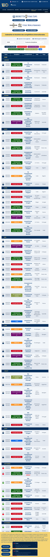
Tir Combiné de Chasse (31, 49)
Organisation (10, 9)
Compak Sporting (22, 46)
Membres (17, 9)
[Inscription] (3, 482)
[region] (29, 5)
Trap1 (40, 49)
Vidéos (46, 11)
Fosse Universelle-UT (33, 46)
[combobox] (14, 2)
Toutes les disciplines (10, 46)
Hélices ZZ (42, 46)
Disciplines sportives (25, 9)
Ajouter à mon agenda (24, 38)
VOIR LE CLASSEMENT (18, 20)
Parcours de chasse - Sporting (16, 49)
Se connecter (44, 1)
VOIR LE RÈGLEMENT (32, 20)
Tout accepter (6, 546)
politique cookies (28, 542)
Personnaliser (6, 554)
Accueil (4, 9)
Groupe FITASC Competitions (30, 1)
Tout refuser (6, 550)
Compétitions (33, 9)
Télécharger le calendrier (40, 38)
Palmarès (39, 9)
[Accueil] (5, 5)
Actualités (45, 9)
